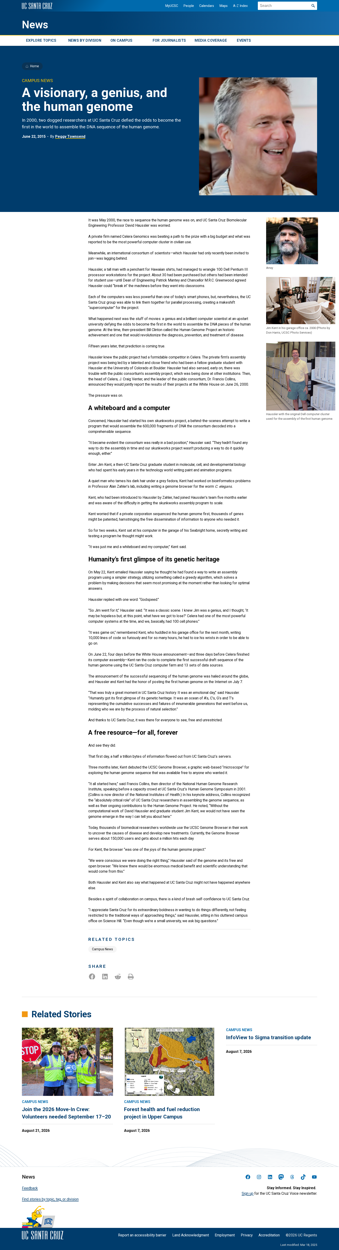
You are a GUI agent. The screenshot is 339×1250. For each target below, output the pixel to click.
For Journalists (169, 40)
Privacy (247, 1235)
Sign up (247, 1193)
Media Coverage (211, 40)
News (35, 24)
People (189, 6)
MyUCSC (171, 6)
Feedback (30, 1188)
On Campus (121, 40)
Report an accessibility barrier (142, 1235)
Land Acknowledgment (190, 1235)
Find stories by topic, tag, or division (50, 1199)
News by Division (84, 40)
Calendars (206, 6)
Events (244, 40)
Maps (224, 6)
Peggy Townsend (70, 136)
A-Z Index (240, 6)
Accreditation (269, 1235)
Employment (225, 1235)
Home (34, 66)
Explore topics (41, 40)
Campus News (102, 949)
